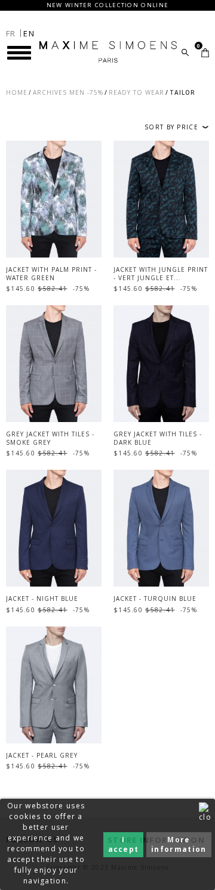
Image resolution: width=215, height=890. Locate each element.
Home (16, 92)
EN (29, 33)
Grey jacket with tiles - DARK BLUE (157, 438)
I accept (123, 844)
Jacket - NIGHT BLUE (42, 598)
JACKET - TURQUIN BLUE (154, 598)
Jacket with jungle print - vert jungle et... (160, 273)
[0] (205, 52)
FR (11, 33)
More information (178, 844)
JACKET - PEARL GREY (42, 755)
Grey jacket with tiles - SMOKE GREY (50, 438)
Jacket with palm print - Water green (51, 273)
